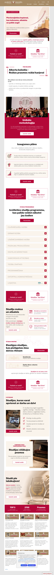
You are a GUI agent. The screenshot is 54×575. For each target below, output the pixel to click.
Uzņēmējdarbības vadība (19, 240)
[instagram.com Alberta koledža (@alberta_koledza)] (48, 2)
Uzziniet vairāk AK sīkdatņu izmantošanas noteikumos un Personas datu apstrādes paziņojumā (26, 559)
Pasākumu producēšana (19, 246)
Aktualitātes (41, 4)
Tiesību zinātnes (15, 264)
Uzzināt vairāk (27, 133)
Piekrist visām (24, 565)
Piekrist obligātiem (32, 565)
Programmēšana (15, 271)
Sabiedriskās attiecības (18, 258)
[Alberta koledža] (13, 2)
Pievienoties (13, 33)
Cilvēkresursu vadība (17, 227)
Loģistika (12, 283)
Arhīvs (6, 569)
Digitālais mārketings (17, 252)
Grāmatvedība (14, 233)
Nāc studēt (29, 4)
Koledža (35, 4)
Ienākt (47, 4)
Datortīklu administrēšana (20, 277)
